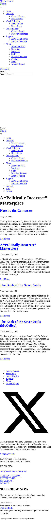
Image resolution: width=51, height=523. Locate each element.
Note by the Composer (16, 210)
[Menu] (1, 133)
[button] (25, 437)
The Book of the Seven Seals (20, 285)
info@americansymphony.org (13, 471)
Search (3, 74)
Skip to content (6, 1)
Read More (5, 239)
